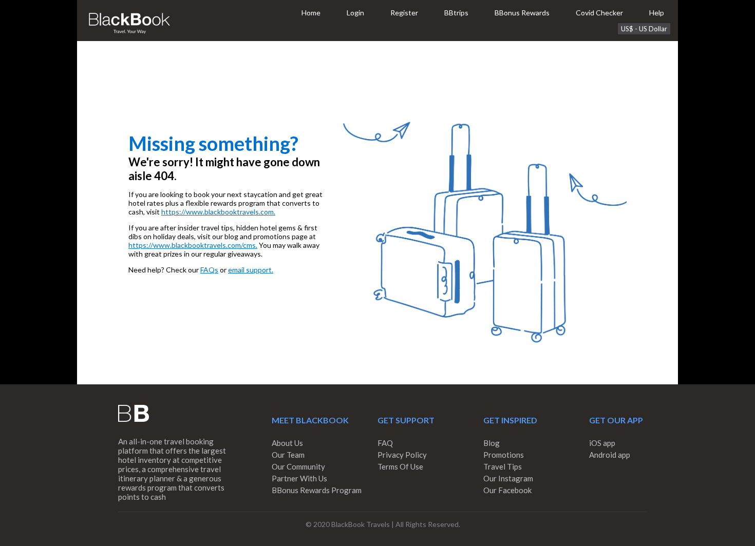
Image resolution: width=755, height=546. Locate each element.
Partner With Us (299, 478)
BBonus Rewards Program (317, 490)
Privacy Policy (402, 454)
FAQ (385, 442)
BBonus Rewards (522, 12)
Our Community (298, 466)
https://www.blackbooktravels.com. (218, 211)
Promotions (503, 454)
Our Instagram (508, 478)
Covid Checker (599, 12)
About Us (287, 442)
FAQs (209, 269)
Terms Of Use (400, 466)
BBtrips (456, 12)
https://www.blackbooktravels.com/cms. (192, 245)
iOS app (602, 442)
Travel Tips (502, 466)
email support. (250, 269)
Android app (609, 454)
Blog (491, 442)
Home (310, 12)
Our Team (288, 454)
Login (355, 12)
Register (404, 12)
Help (656, 12)
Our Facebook (507, 490)
